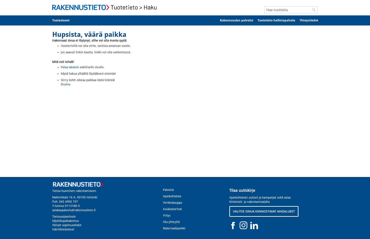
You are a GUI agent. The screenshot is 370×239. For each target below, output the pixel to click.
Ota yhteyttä (171, 222)
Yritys (166, 215)
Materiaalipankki (174, 228)
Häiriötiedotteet (63, 229)
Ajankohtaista (172, 196)
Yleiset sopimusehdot (66, 225)
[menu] (185, 20)
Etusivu (65, 84)
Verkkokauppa (172, 202)
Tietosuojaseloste (64, 216)
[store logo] (105, 7)
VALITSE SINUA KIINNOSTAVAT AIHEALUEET (264, 211)
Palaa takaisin (70, 67)
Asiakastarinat (172, 209)
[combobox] (291, 9)
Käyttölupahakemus (65, 221)
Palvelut (168, 189)
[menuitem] (64, 20)
